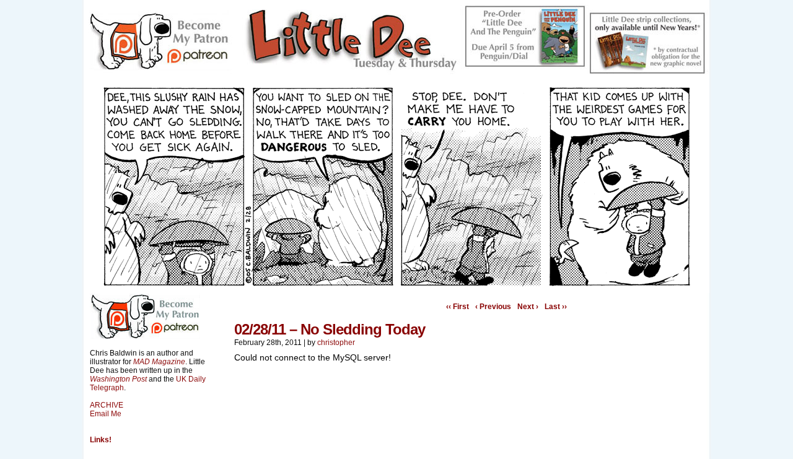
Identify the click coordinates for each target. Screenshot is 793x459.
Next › (527, 306)
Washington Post (118, 379)
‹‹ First (457, 306)
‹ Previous (493, 306)
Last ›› (556, 306)
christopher (336, 342)
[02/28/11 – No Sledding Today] (396, 284)
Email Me (105, 413)
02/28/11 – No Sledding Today (329, 329)
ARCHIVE (106, 405)
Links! (101, 439)
